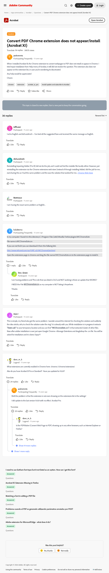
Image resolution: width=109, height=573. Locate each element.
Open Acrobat (97, 20)
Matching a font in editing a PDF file (20, 496)
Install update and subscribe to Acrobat (55, 84)
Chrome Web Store (85, 173)
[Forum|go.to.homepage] (21, 5)
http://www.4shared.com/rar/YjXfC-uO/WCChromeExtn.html (31, 250)
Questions (37, 13)
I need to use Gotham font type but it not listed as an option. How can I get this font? (41, 470)
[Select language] (71, 5)
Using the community (13, 569)
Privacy (37, 569)
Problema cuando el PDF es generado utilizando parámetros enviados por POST (39, 509)
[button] (5, 6)
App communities (17, 13)
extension (20, 84)
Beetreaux (17, 197)
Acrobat (29, 13)
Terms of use (27, 569)
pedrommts (18, 55)
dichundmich (19, 159)
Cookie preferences (48, 569)
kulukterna (17, 229)
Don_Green (23, 273)
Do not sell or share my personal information (74, 569)
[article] (54, 136)
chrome (11, 84)
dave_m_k (17, 359)
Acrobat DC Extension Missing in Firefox (22, 483)
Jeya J (15, 314)
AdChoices (98, 569)
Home (6, 13)
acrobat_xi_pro (33, 84)
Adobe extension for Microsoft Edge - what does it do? (28, 522)
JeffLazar (17, 127)
